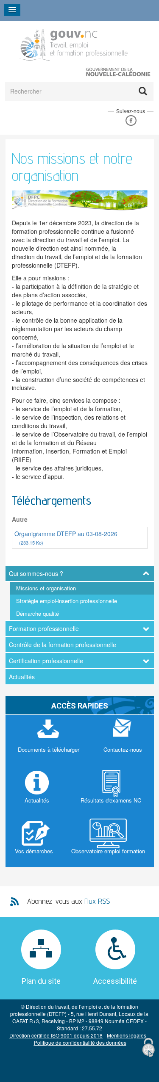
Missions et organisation (46, 588)
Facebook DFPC (131, 120)
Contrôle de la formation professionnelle (62, 644)
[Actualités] (37, 791)
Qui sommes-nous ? (36, 573)
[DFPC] (74, 43)
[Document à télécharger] (48, 740)
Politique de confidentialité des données (80, 1042)
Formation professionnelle (44, 628)
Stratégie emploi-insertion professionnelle (66, 601)
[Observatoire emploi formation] (108, 841)
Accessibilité (115, 981)
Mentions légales (126, 1035)
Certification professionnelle (46, 660)
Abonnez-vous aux (68, 901)
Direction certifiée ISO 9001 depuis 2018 (56, 1035)
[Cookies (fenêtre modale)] (148, 1048)
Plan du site (41, 981)
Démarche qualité (37, 613)
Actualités (22, 676)
